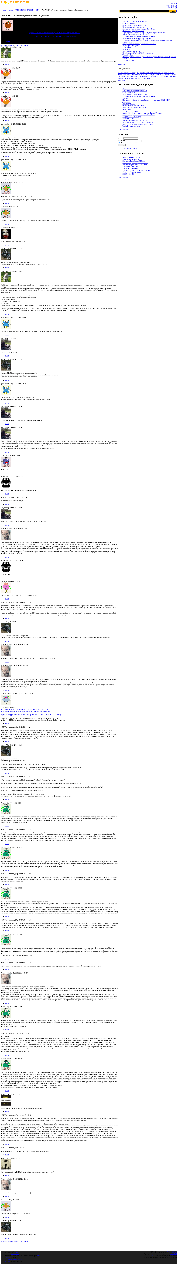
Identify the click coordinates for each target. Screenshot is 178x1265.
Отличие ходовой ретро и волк (133, 31)
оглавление (15, 1254)
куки (38, 1256)
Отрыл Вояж (126, 109)
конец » (26, 45)
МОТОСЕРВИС (128, 174)
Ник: (120, 138)
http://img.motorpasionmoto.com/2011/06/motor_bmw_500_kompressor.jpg (25, 711)
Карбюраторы (143, 76)
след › (22, 45)
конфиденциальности (14, 1259)
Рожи (125, 75)
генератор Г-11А (128, 118)
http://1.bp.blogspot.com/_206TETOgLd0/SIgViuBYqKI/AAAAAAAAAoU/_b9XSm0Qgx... (32, 715)
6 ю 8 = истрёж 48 (128, 23)
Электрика (127, 73)
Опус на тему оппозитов (131, 157)
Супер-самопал (157, 73)
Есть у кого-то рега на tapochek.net (134, 21)
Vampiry (125, 98)
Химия (145, 73)
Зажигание (164, 76)
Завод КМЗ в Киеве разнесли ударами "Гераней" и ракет (142, 113)
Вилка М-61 (126, 47)
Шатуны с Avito (128, 60)
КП (176, 9)
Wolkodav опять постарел (131, 126)
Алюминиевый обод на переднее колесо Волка (139, 36)
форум (16, 1252)
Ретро (129, 75)
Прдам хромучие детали (130, 46)
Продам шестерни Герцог (131, 51)
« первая (4, 45)
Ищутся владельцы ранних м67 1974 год (136, 38)
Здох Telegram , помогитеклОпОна (134, 25)
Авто (132, 78)
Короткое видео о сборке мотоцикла (135, 163)
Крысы (129, 76)
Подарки (152, 75)
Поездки (145, 75)
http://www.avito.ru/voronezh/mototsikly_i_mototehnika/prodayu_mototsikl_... (54, 33)
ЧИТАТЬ (174, 3)
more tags (121, 80)
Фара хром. (126, 49)
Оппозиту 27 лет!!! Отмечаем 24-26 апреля (137, 124)
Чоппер (133, 73)
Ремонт (134, 75)
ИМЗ (154, 76)
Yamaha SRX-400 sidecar (130, 166)
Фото (150, 73)
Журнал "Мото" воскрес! (131, 111)
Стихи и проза (168, 73)
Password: (122, 140)
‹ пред (9, 45)
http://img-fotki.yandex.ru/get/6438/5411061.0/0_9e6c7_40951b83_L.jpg (25, 709)
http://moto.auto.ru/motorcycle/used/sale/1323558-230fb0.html (56, 36)
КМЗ (150, 76)
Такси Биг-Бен (127, 55)
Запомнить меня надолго (129, 143)
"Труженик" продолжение (131, 172)
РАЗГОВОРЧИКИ (33, 10)
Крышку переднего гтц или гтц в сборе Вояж (138, 29)
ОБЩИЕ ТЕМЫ (20, 10)
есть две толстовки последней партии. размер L (139, 44)
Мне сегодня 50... (128, 104)
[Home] (16, 3)
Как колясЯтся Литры (130, 168)
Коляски (135, 76)
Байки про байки (124, 78)
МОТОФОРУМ (171, 5)
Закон (158, 76)
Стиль (120, 75)
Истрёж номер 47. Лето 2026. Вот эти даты (137, 53)
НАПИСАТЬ (172, 7)
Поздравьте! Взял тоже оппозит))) (134, 107)
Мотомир (167, 75)
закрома (8, 1257)
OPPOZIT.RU (172, 1252)
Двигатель (172, 76)
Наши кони (159, 75)
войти (8, 41)
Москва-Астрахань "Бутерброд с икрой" (136, 170)
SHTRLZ (173, 1254)
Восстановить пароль (130, 148)
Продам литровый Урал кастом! (133, 27)
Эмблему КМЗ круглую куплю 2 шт (135, 34)
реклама (8, 1261)
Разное (139, 75)
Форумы (10, 10)
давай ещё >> (123, 64)
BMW (149, 78)
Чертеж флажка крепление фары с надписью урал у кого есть (143, 33)
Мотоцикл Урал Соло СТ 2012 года (134, 165)
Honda (144, 78)
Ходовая (140, 73)
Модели (123, 76)
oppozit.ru (138, 78)
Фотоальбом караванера (130, 159)
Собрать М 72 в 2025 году (131, 117)
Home (4, 10)
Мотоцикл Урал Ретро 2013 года (133, 161)
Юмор (120, 73)
